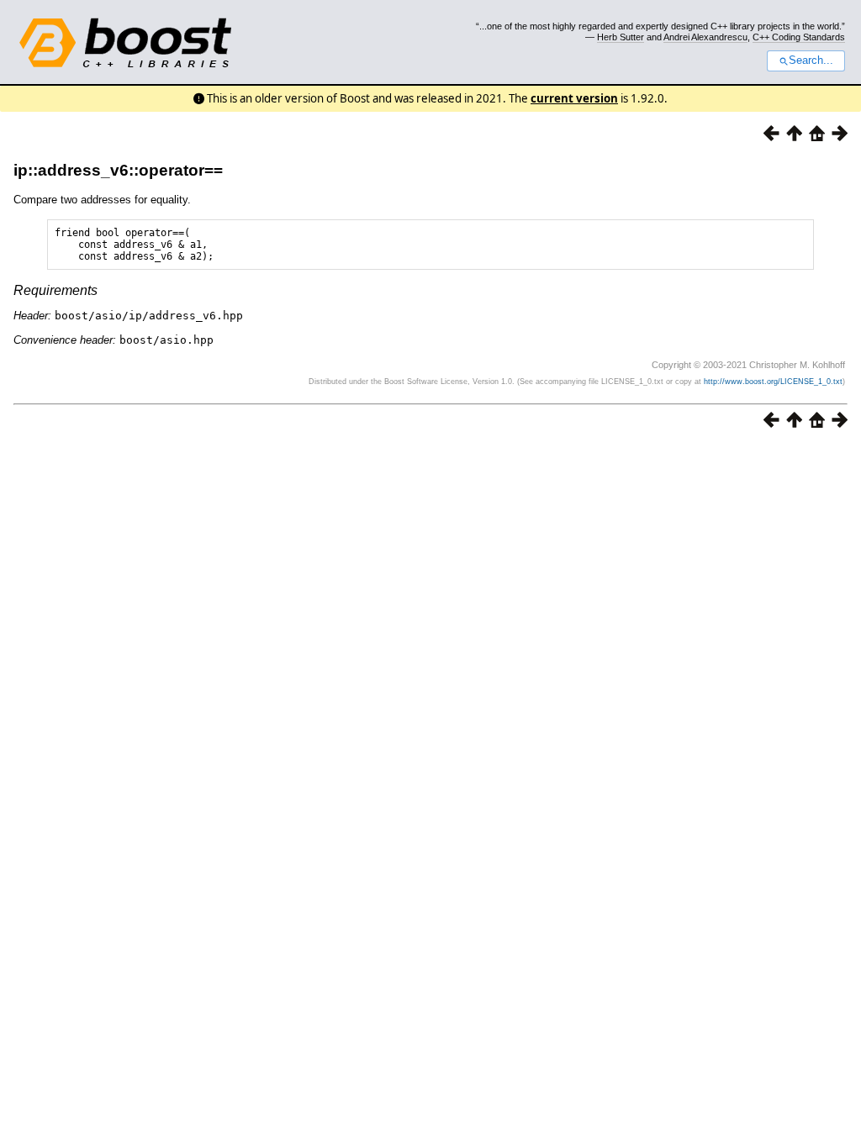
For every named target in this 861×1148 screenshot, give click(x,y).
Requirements (55, 290)
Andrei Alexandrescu (705, 37)
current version (574, 98)
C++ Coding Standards (799, 37)
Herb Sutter (620, 37)
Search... (811, 60)
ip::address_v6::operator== (118, 170)
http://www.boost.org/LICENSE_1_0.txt (773, 381)
